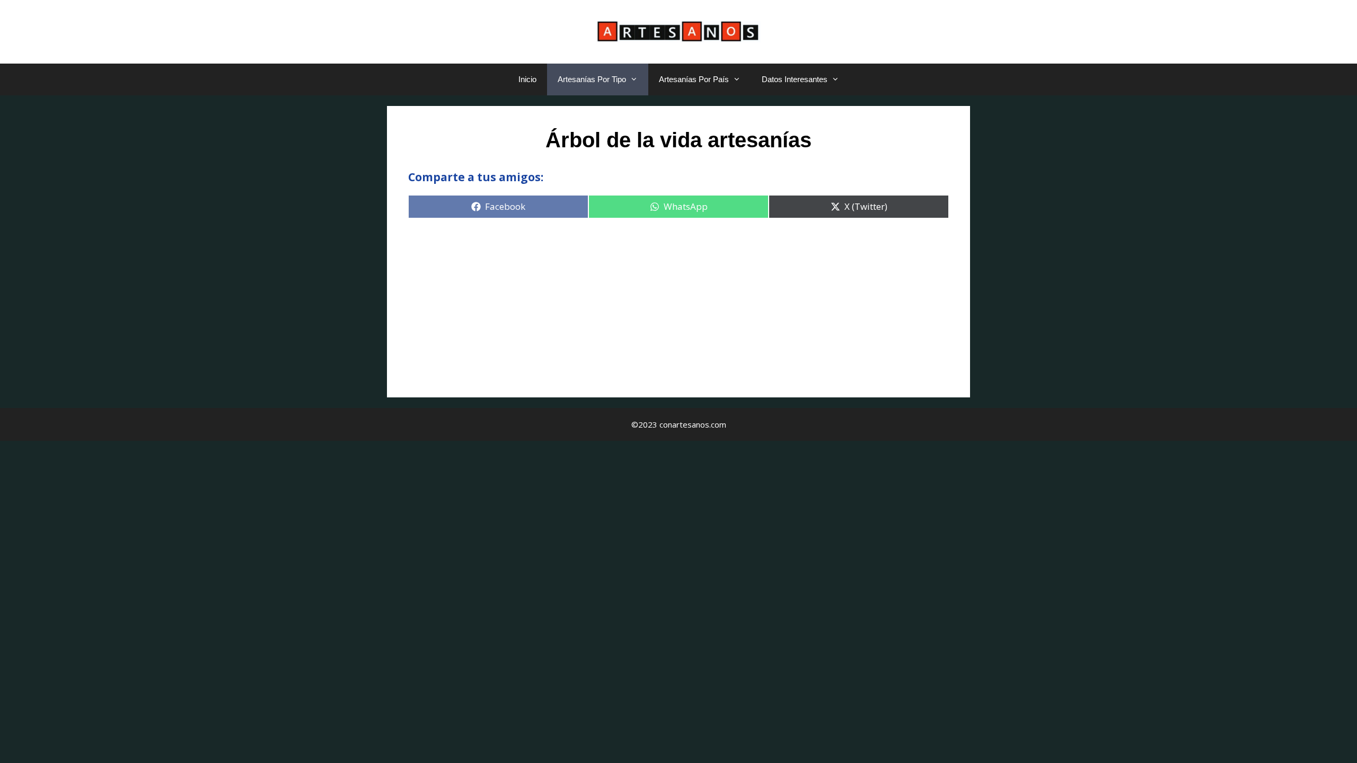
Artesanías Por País (694, 79)
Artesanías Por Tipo (592, 79)
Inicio (527, 79)
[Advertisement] (678, 302)
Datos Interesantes (794, 79)
